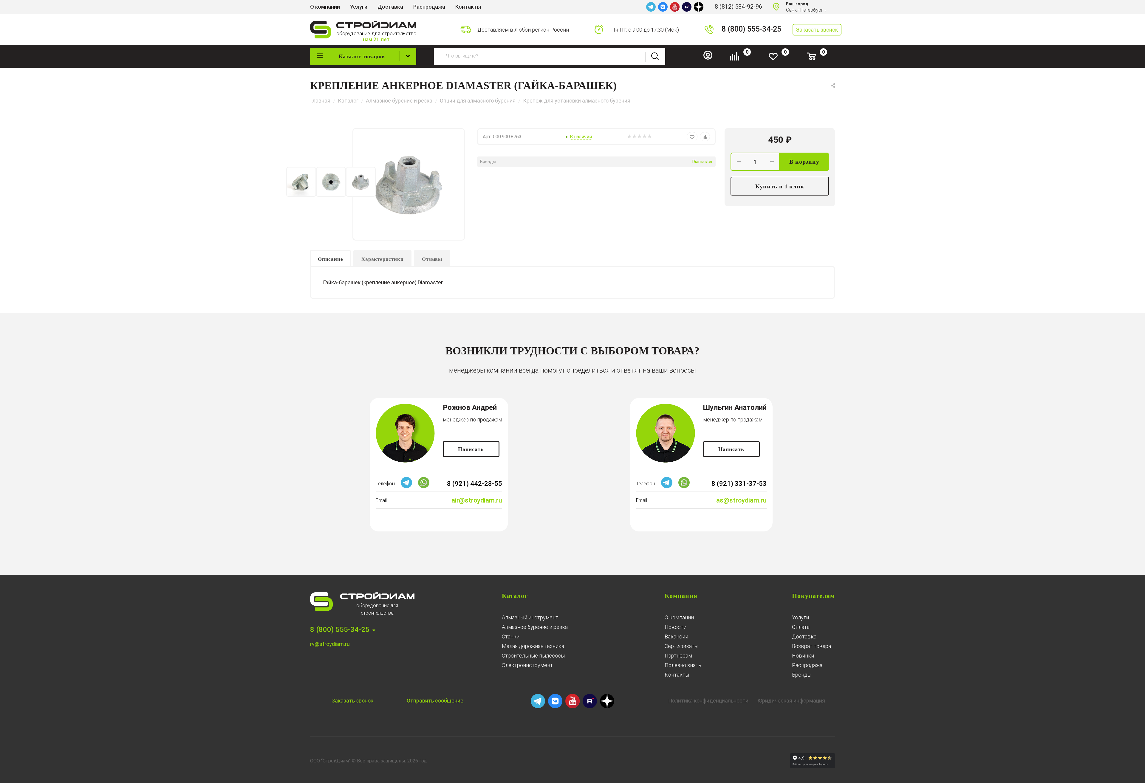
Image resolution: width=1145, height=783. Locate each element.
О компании (679, 617)
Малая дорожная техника (533, 646)
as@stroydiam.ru (741, 500)
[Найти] (655, 56)
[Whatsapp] (423, 486)
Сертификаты (681, 646)
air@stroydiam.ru (476, 500)
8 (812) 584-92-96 (738, 6)
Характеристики (382, 259)
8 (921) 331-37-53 (739, 483)
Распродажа (807, 665)
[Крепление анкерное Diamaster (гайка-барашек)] (408, 184)
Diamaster (702, 161)
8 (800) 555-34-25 (751, 29)
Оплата (801, 627)
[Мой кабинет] (710, 58)
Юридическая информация (791, 700)
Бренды (801, 675)
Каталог (515, 595)
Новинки (803, 655)
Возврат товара (811, 646)
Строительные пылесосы (533, 655)
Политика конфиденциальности (708, 700)
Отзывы (432, 259)
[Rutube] (686, 7)
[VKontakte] (663, 7)
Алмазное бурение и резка (535, 627)
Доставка (804, 636)
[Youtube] (675, 7)
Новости (675, 627)
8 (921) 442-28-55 (474, 483)
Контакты (677, 675)
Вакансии (676, 636)
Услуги (800, 617)
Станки (510, 636)
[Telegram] (651, 7)
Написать (471, 449)
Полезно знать (683, 665)
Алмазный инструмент (530, 617)
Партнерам (678, 655)
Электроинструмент (527, 665)
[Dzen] (698, 7)
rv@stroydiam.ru (330, 644)
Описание (330, 259)
